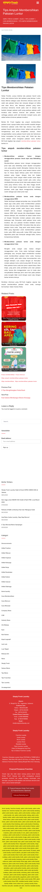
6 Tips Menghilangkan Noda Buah (13, 390)
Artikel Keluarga (6, 562)
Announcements (6, 543)
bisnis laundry (5, 591)
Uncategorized (5, 687)
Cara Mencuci (5, 601)
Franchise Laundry (21, 735)
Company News (6, 610)
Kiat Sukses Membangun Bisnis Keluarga (15, 398)
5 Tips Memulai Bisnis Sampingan (11, 524)
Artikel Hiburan (6, 553)
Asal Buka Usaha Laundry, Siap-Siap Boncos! (15, 517)
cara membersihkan (8, 374)
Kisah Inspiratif (6, 639)
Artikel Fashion (6, 548)
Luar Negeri (5, 649)
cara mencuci (21, 374)
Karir (2, 630)
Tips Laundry (5, 682)
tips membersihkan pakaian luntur (26, 381)
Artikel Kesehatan (6, 572)
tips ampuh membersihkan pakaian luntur (15, 378)
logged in (12, 409)
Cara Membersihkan (7, 596)
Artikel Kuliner (5, 577)
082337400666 (23, 719)
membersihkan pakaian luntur (31, 141)
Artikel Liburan (5, 582)
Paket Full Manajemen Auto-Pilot (21, 748)
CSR (2, 615)
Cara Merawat (5, 605)
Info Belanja (5, 625)
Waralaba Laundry (21, 744)
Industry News (5, 620)
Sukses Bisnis (5, 668)
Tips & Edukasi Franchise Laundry (21, 750)
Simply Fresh (5, 663)
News (3, 658)
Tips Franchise (6, 678)
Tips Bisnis (4, 673)
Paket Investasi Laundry (21, 746)
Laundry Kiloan (21, 742)
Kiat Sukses (5, 634)
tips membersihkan (8, 381)
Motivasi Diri (5, 654)
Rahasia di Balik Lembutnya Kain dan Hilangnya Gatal (18, 509)
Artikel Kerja (5, 567)
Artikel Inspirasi (6, 557)
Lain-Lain (4, 644)
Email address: (6, 438)
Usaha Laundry (21, 737)
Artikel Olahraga (6, 586)
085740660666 (24, 716)
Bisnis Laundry (21, 739)
